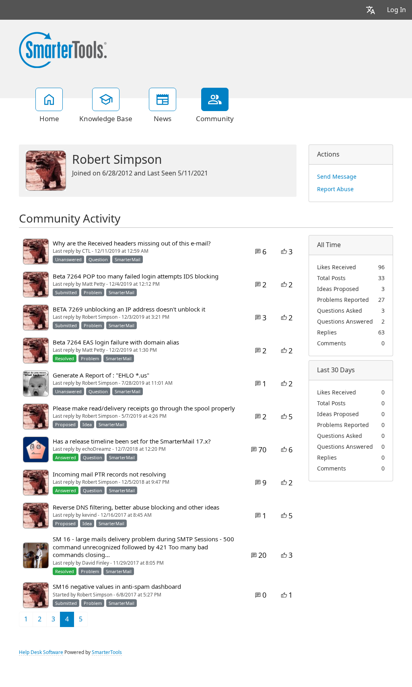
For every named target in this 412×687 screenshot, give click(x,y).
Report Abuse (335, 189)
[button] (370, 10)
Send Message (336, 176)
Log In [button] (396, 10)
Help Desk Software (41, 652)
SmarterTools (107, 652)
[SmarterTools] (63, 49)
